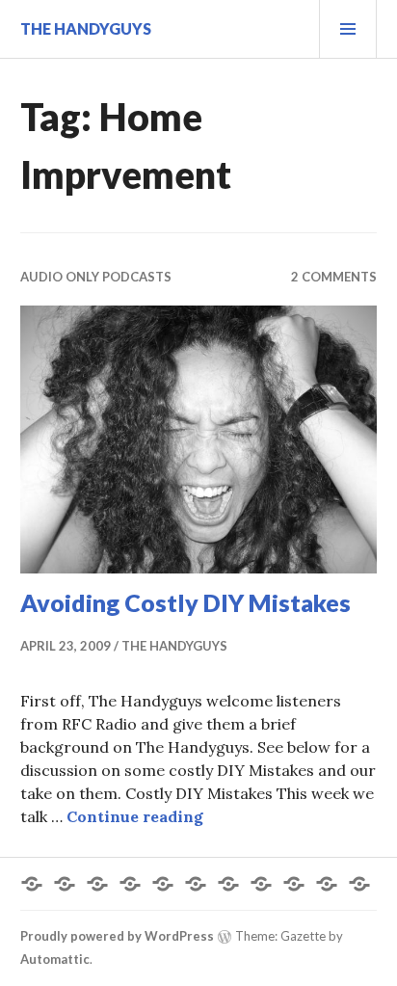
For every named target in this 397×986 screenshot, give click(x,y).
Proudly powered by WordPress (117, 936)
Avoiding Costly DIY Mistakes (185, 602)
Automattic (55, 959)
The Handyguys (85, 28)
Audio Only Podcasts (96, 276)
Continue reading (134, 816)
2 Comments (334, 276)
